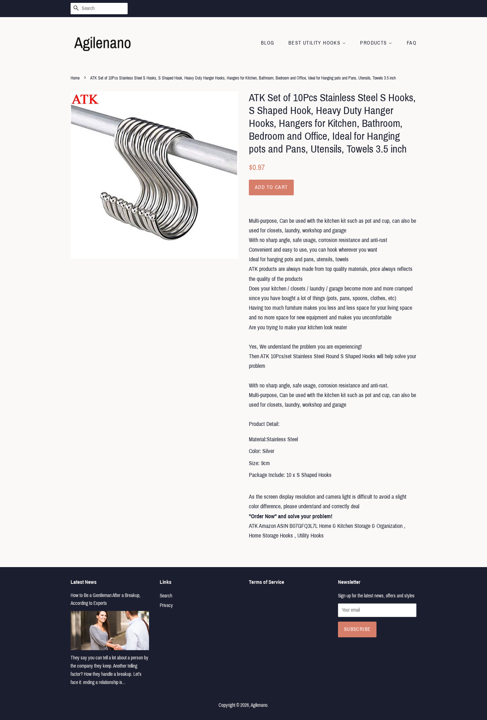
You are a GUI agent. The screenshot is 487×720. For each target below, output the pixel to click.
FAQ (411, 43)
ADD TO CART (271, 187)
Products (374, 43)
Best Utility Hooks (315, 43)
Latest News (84, 582)
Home (75, 78)
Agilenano (259, 705)
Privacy (166, 605)
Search (166, 595)
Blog (268, 43)
